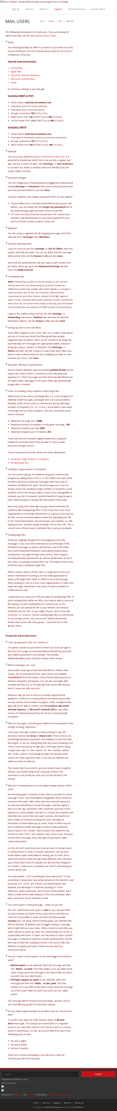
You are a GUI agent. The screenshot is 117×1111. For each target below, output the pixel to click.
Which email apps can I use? (21, 665)
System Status (98, 9)
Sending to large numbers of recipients (30, 459)
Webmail (12, 151)
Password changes (17, 177)
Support (58, 9)
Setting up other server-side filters (24, 327)
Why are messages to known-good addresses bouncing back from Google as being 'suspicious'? (40, 725)
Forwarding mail (16, 276)
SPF (20, 883)
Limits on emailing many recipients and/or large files (33, 391)
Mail (60, 21)
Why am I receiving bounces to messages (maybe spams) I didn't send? (40, 787)
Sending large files (20, 462)
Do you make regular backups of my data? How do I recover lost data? (40, 1013)
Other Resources (76, 9)
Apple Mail (16, 71)
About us (43, 9)
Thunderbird (14, 677)
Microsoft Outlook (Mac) (23, 78)
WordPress (78, 1107)
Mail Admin (17, 651)
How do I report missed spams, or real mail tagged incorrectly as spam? (40, 958)
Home (42, 21)
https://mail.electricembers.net (50, 156)
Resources (79, 1103)
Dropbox (26, 614)
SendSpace (13, 614)
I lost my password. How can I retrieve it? (28, 642)
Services (29, 9)
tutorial (63, 51)
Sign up (15, 9)
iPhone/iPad (17, 67)
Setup (10, 42)
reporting (58, 946)
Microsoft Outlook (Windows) (25, 75)
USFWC (31, 1094)
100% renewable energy (59, 1094)
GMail (13, 82)
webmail (21, 248)
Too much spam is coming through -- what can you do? (35, 904)
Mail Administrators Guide (43, 35)
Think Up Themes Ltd (54, 1107)
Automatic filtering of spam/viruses (25, 364)
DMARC (38, 883)
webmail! (35, 688)
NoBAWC (18, 1094)
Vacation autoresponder (20, 243)
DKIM (26, 883)
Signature (12, 228)
